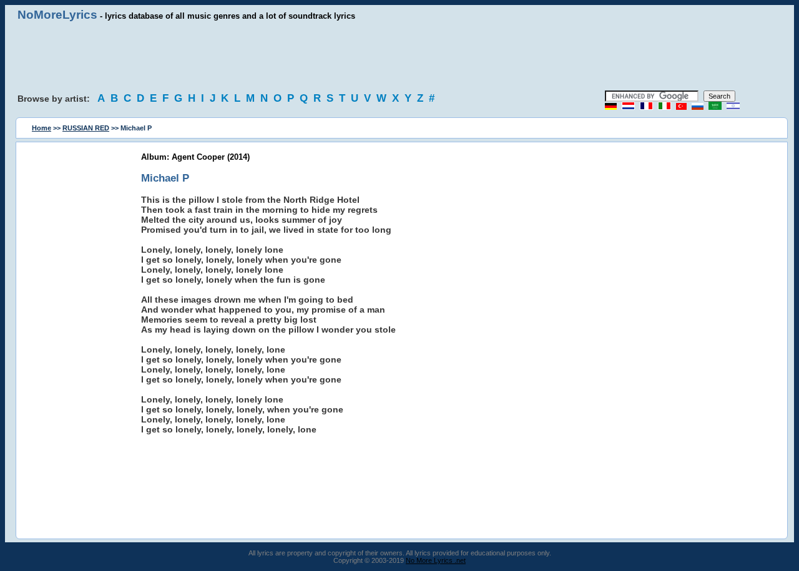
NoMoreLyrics (57, 14)
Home (41, 128)
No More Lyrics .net (436, 560)
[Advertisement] (399, 56)
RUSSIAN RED (85, 128)
